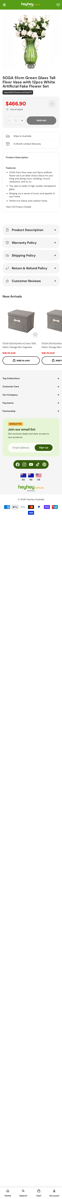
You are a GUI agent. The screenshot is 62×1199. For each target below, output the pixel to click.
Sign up (43, 447)
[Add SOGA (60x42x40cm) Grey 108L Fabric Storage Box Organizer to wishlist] (35, 335)
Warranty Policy (24, 243)
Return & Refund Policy (29, 268)
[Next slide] (55, 333)
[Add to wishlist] (52, 104)
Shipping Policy (24, 255)
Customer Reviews (26, 281)
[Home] (7, 1190)
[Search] (23, 1190)
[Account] (54, 1190)
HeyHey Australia (35, 499)
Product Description (27, 230)
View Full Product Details (18, 206)
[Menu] (4, 4)
